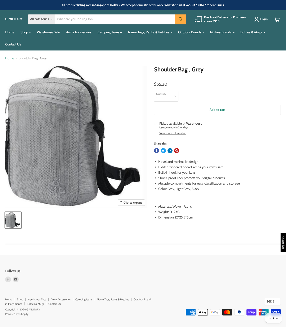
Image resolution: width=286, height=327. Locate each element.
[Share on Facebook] (156, 150)
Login (264, 19)
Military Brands (221, 32)
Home (9, 32)
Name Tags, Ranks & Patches (149, 32)
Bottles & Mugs (251, 32)
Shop (25, 32)
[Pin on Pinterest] (176, 150)
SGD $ (270, 301)
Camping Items (109, 32)
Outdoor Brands (190, 32)
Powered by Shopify (16, 313)
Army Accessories (78, 32)
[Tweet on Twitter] (163, 150)
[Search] (180, 19)
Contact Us (13, 44)
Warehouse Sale (48, 32)
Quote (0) (283, 242)
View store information (172, 133)
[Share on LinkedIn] (170, 150)
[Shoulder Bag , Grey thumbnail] (13, 220)
